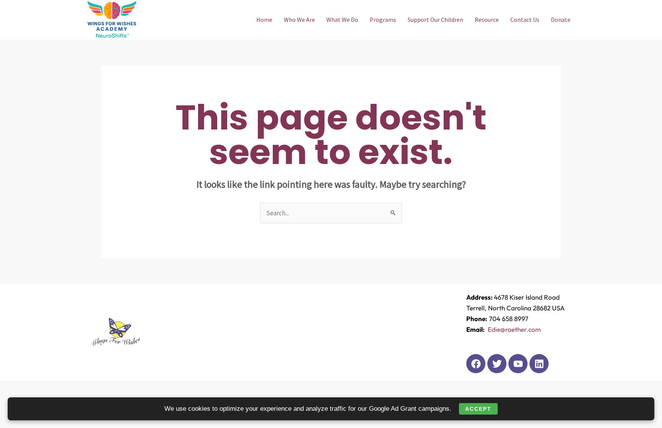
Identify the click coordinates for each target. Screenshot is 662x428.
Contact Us (524, 19)
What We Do (342, 19)
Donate (560, 19)
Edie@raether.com (513, 329)
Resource (487, 19)
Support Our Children (435, 19)
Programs (383, 19)
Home (264, 19)
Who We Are (299, 19)
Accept (478, 409)
